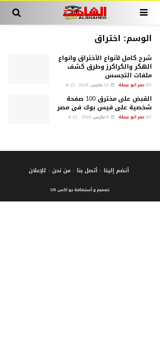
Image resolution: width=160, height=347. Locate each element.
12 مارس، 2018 (94, 85)
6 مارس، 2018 (95, 117)
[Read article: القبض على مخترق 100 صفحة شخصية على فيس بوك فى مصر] (28, 109)
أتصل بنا (87, 170)
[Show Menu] (144, 12)
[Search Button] (16, 12)
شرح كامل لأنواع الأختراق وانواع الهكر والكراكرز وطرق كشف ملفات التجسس (105, 66)
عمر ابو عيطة (132, 85)
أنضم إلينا (116, 170)
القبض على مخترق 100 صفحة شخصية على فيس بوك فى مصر (104, 103)
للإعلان (37, 170)
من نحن (61, 170)
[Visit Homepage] (80, 13)
